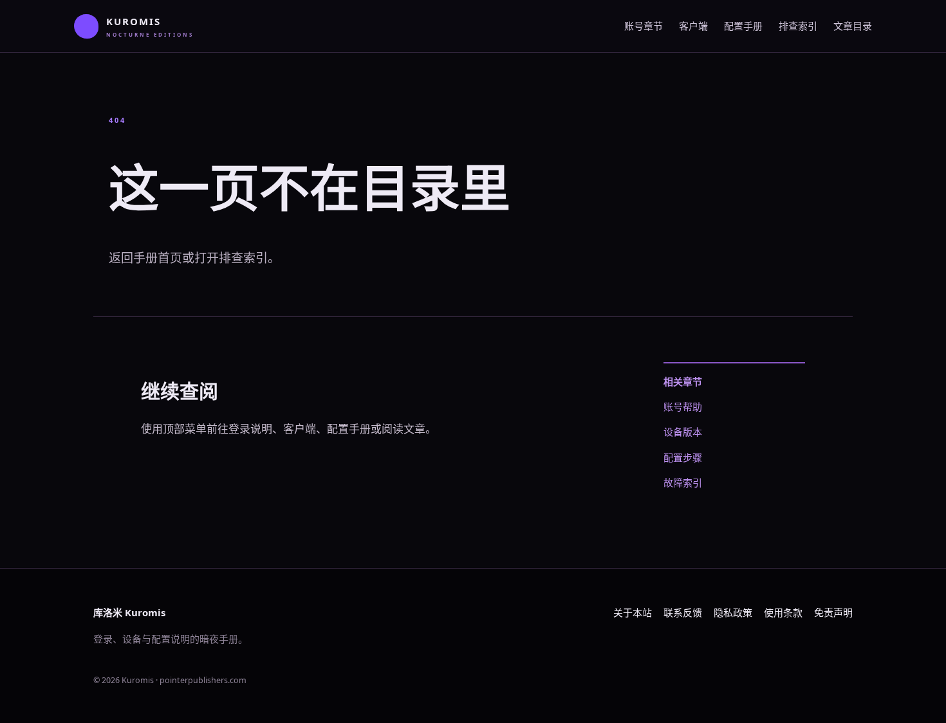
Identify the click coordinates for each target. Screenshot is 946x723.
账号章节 (643, 25)
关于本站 (632, 612)
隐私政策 (733, 612)
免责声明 (833, 612)
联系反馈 (682, 612)
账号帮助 (682, 406)
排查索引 (798, 25)
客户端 (693, 25)
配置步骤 (682, 457)
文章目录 (852, 25)
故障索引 (682, 482)
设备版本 (682, 431)
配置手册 (743, 25)
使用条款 (783, 612)
